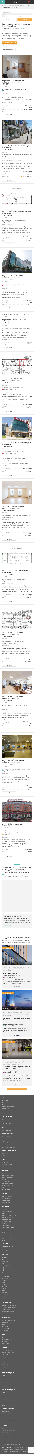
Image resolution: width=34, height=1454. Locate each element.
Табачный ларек (6, 1123)
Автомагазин (5, 1209)
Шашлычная (5, 1299)
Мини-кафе (5, 1278)
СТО (3, 1111)
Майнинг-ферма (6, 1365)
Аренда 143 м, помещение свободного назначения (17, 571)
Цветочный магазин (7, 1238)
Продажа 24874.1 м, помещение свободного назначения (14, 320)
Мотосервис (5, 1108)
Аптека (4, 1173)
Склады (4, 1380)
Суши (3, 1290)
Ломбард (4, 1363)
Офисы (4, 1375)
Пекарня (4, 1282)
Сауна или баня (6, 1202)
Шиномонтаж (5, 1113)
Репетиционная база (7, 1246)
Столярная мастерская (8, 1311)
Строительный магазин (8, 1230)
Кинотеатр (5, 1326)
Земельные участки (7, 1386)
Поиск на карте (6, 1435)
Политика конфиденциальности (11, 1444)
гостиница (16, 28)
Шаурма (4, 1297)
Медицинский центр (7, 1185)
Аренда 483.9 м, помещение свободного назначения (13, 761)
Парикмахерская (6, 1198)
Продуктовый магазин (8, 1227)
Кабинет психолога (7, 1177)
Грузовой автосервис (8, 1106)
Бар (3, 1119)
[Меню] (2, 2)
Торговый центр (6, 1236)
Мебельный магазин (7, 1217)
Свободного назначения (9, 1384)
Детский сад (5, 1162)
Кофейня (4, 1270)
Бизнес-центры (6, 1411)
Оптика (4, 1187)
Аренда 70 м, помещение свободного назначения (16, 212)
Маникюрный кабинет (8, 1196)
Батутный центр (6, 1339)
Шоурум (4, 1240)
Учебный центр (6, 1251)
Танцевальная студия (8, 1352)
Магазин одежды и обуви (9, 1215)
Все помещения (6, 1130)
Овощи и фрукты (6, 1221)
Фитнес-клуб (5, 1343)
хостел (3, 30)
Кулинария (5, 1272)
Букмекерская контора (8, 1320)
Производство (6, 1309)
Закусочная (5, 1261)
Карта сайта (25, 1451)
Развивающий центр (7, 1164)
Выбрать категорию (9, 42)
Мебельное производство (9, 1305)
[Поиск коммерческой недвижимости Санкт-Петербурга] (19, 2)
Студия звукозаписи (7, 1350)
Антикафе (4, 1257)
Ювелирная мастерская (8, 1147)
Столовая (4, 1288)
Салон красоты (6, 1200)
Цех (3, 1314)
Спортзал (4, 1341)
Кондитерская (6, 1266)
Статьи (4, 1428)
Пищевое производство (8, 1307)
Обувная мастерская (7, 1141)
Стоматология (6, 1189)
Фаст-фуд (4, 1292)
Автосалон (5, 1102)
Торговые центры (7, 1414)
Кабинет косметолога (8, 1175)
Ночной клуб (5, 1328)
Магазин (4, 1213)
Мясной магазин (6, 1219)
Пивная (4, 1121)
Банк (3, 1361)
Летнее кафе (5, 1276)
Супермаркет (5, 1232)
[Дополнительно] (29, 2)
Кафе (3, 1263)
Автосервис (5, 1104)
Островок (4, 1223)
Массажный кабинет (7, 1183)
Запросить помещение (8, 1437)
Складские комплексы (8, 1416)
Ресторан (4, 1286)
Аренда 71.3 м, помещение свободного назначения (12, 276)
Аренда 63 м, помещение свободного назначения (16, 443)
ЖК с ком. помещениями (9, 1420)
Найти (25, 19)
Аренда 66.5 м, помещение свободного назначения (12, 380)
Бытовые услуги (6, 1139)
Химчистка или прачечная (9, 1145)
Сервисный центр (7, 1143)
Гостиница (5, 1154)
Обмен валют (5, 1367)
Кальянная (5, 1322)
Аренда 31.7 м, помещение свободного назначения (12, 697)
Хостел (3, 1156)
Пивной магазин (6, 1225)
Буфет (3, 1259)
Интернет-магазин (7, 1211)
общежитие (24, 28)
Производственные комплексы (10, 1418)
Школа (3, 1166)
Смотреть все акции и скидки (17, 1089)
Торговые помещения (8, 1378)
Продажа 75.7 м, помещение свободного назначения (13, 81)
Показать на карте (8, 49)
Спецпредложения (7, 1433)
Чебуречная (5, 1295)
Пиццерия (4, 1284)
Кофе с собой (5, 1268)
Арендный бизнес (7, 1405)
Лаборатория (5, 1181)
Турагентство (5, 1331)
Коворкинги (5, 1422)
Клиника (4, 1179)
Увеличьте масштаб (8, 875)
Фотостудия (5, 1354)
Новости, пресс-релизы (8, 1431)
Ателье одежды (6, 1137)
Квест (3, 1324)
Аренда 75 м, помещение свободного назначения (16, 147)
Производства (6, 1382)
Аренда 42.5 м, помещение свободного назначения (12, 633)
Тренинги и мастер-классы (9, 1249)
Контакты (4, 1443)
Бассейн (4, 1337)
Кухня (3, 1274)
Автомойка (5, 1100)
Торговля (4, 1234)
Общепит (4, 1280)
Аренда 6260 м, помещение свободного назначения (13, 507)
